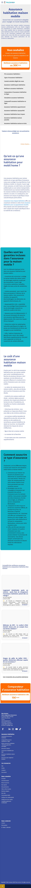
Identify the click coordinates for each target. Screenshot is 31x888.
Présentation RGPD (5, 795)
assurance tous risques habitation (15, 201)
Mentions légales (5, 791)
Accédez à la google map (7, 725)
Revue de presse (5, 782)
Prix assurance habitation (12, 74)
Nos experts (4, 784)
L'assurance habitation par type (7, 751)
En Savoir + (25, 605)
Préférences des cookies (7, 799)
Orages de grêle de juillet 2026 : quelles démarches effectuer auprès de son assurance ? (15, 660)
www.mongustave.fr (5, 721)
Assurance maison (5, 748)
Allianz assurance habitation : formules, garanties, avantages (7, 745)
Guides (3, 768)
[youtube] (16, 729)
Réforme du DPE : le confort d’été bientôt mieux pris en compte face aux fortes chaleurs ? (15, 627)
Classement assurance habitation (6, 737)
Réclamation (4, 825)
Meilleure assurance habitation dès (15, 64)
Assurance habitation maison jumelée (8, 755)
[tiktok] (20, 729)
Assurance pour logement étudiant (7, 758)
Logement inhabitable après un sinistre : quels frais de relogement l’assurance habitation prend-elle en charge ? (15, 592)
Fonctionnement (5, 780)
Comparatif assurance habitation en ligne (6, 740)
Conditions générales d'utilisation (6, 802)
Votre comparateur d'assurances (9, 715)
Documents (4, 772)
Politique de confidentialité (7, 797)
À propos (3, 778)
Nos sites (3, 793)
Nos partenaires (5, 787)
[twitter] (6, 729)
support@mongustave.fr (7, 723)
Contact (3, 823)
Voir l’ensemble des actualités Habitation (15, 677)
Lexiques (3, 770)
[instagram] (12, 729)
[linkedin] (9, 729)
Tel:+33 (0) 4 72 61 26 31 (6, 722)
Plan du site (18, 882)
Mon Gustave (4, 713)
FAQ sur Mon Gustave (6, 789)
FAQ (2, 766)
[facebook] (2, 729)
